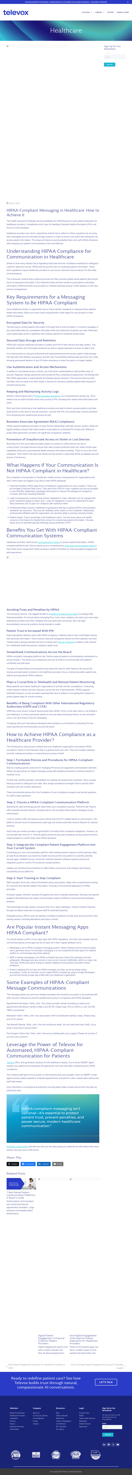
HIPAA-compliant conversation (64, 614)
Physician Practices (17, 1427)
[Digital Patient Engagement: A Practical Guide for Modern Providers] (53, 1255)
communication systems (49, 542)
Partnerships (14, 1429)
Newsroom (60, 1418)
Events (35, 1421)
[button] (128, 2)
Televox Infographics (63, 1421)
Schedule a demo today (17, 1146)
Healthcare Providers (17, 1416)
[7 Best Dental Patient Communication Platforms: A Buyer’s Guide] (21, 1183)
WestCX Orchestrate (17, 1413)
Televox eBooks (62, 1416)
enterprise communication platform (81, 545)
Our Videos (60, 1429)
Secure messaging (66, 642)
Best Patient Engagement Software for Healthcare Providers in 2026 (36, 1366)
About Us (36, 1413)
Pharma (13, 1421)
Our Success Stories (40, 1416)
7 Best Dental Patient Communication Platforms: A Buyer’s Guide (21, 1195)
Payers (12, 1424)
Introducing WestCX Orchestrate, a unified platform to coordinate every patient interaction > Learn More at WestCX (66, 2)
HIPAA (81, 1416)
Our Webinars (61, 1424)
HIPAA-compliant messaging (48, 396)
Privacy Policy (84, 1413)
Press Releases (38, 1418)
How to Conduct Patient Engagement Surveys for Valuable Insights (95, 1366)
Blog (57, 1413)
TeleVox (10, 1062)
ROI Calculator (61, 1427)
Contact (36, 1424)
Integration (14, 1418)
